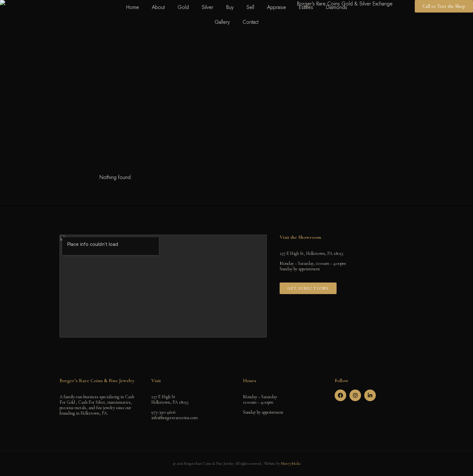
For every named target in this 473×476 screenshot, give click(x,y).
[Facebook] (340, 395)
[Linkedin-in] (370, 395)
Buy (230, 7)
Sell (250, 7)
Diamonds (336, 7)
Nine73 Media (291, 463)
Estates (306, 7)
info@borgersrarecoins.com (174, 417)
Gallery (222, 22)
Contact (250, 22)
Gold (183, 7)
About (158, 7)
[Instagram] (355, 395)
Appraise (276, 7)
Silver (207, 7)
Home (132, 7)
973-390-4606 (163, 412)
